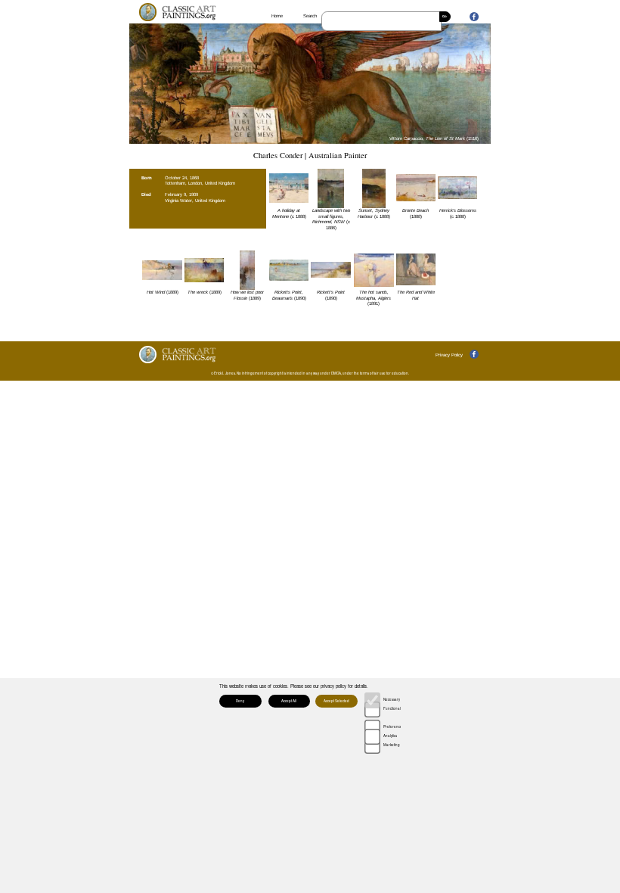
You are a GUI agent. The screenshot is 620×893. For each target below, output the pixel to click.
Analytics (390, 735)
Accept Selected (336, 701)
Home (277, 16)
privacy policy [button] (333, 686)
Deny (240, 701)
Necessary (391, 699)
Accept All (288, 701)
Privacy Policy (449, 355)
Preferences (391, 726)
